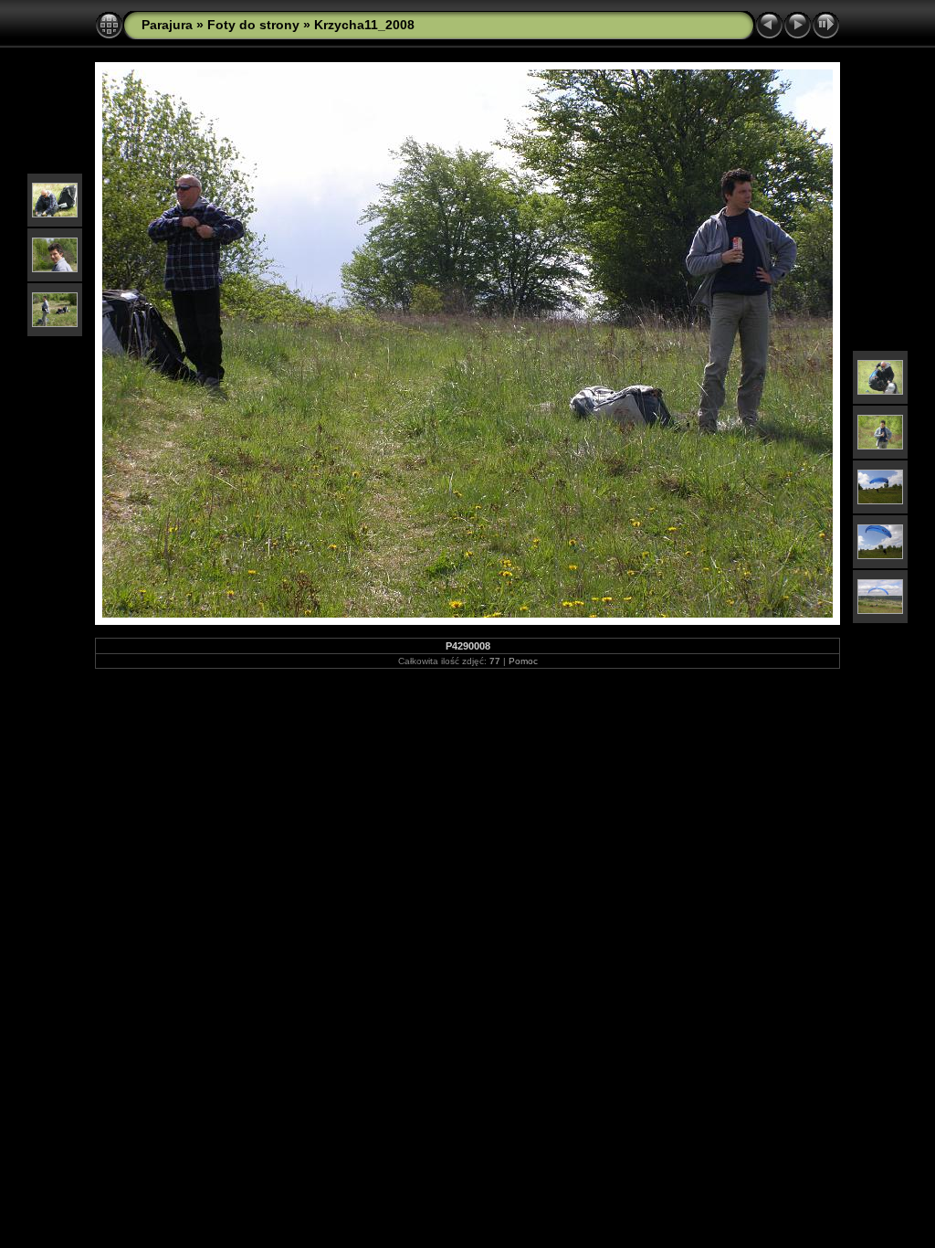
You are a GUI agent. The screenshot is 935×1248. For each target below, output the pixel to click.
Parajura (167, 24)
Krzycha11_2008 (364, 24)
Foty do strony (253, 24)
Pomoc (523, 661)
